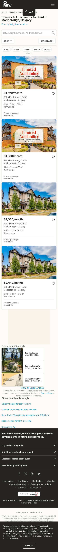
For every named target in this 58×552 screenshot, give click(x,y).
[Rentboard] (34, 493)
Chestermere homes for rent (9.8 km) (19, 410)
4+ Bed (37, 49)
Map (30, 12)
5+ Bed (47, 49)
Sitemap (34, 487)
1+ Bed (6, 49)
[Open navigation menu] (52, 4)
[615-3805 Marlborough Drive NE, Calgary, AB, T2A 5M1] (29, 277)
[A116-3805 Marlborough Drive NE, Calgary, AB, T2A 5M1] (29, 87)
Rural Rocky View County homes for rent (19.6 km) (25, 415)
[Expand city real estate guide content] (29, 445)
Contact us (37, 481)
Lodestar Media (31, 500)
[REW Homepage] (8, 4)
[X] (25, 474)
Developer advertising (41, 484)
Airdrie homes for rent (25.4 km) (17, 421)
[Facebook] (19, 474)
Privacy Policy (32, 533)
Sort (6, 41)
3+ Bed (27, 49)
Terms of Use (46, 393)
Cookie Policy (12, 538)
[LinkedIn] (38, 474)
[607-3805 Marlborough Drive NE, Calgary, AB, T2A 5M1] (29, 214)
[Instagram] (32, 474)
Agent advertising (17, 484)
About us (51, 481)
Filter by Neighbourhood (13, 24)
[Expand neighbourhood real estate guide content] (29, 452)
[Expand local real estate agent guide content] (29, 459)
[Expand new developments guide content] (29, 465)
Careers (22, 487)
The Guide (23, 481)
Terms (34, 503)
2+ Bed (16, 49)
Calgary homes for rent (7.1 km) (16, 404)
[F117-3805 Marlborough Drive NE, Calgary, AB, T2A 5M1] (29, 150)
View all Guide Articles (32, 387)
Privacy (24, 503)
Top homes (8, 481)
